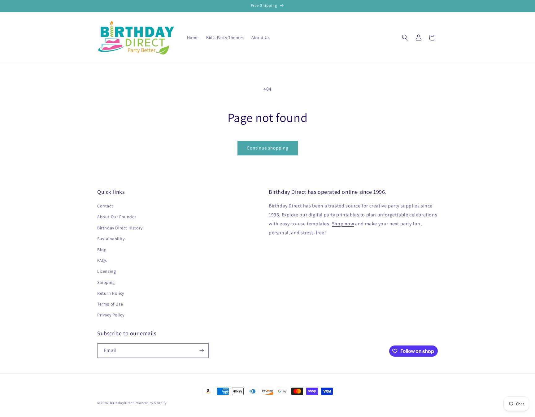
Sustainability (110, 238)
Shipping (106, 282)
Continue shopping (268, 148)
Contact (105, 206)
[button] (405, 37)
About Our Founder (116, 216)
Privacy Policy (110, 315)
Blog (101, 249)
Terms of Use (110, 304)
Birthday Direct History (120, 228)
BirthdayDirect (122, 403)
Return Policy (110, 293)
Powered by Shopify (151, 403)
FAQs (102, 260)
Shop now (343, 223)
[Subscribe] (201, 350)
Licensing (106, 271)
